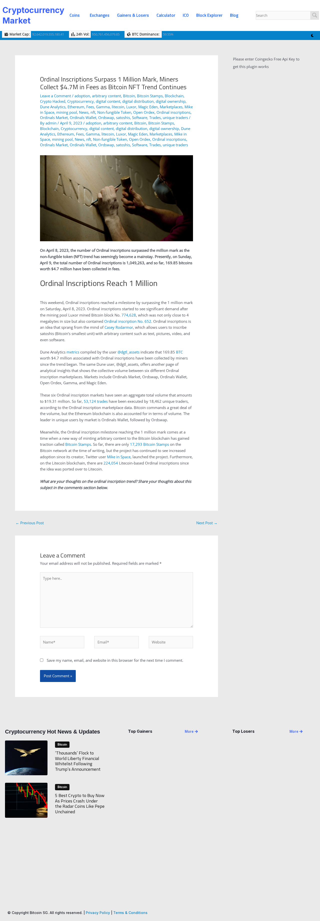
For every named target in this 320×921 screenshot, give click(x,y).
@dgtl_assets (129, 352)
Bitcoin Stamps (150, 95)
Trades (155, 117)
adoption (82, 95)
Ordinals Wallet (83, 117)
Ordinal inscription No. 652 (127, 321)
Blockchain (174, 95)
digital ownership (171, 101)
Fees (90, 106)
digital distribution (138, 101)
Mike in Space (118, 456)
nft (92, 112)
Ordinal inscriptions (173, 112)
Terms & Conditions (130, 912)
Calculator (165, 15)
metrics (72, 352)
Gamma (103, 106)
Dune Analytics (53, 106)
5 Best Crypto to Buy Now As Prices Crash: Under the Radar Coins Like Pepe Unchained (79, 803)
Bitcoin (129, 95)
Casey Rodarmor (118, 327)
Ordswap (106, 117)
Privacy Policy (98, 912)
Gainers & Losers (133, 15)
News (83, 112)
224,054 (111, 463)
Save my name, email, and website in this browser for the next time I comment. (115, 660)
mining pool (66, 112)
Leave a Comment (55, 95)
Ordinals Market (54, 117)
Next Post (207, 522)
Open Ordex (143, 112)
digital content (108, 101)
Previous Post (30, 522)
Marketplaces (171, 106)
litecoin (118, 106)
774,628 (129, 315)
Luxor (131, 106)
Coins (75, 15)
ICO (186, 15)
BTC (179, 352)
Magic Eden (148, 106)
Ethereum (76, 106)
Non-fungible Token (114, 112)
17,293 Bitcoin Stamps (149, 444)
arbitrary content (106, 95)
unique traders (175, 117)
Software (139, 117)
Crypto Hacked (52, 101)
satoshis (123, 117)
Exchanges (100, 15)
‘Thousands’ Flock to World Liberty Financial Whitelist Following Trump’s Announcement (77, 761)
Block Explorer (209, 15)
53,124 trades (96, 401)
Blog (234, 15)
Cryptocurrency (80, 101)
